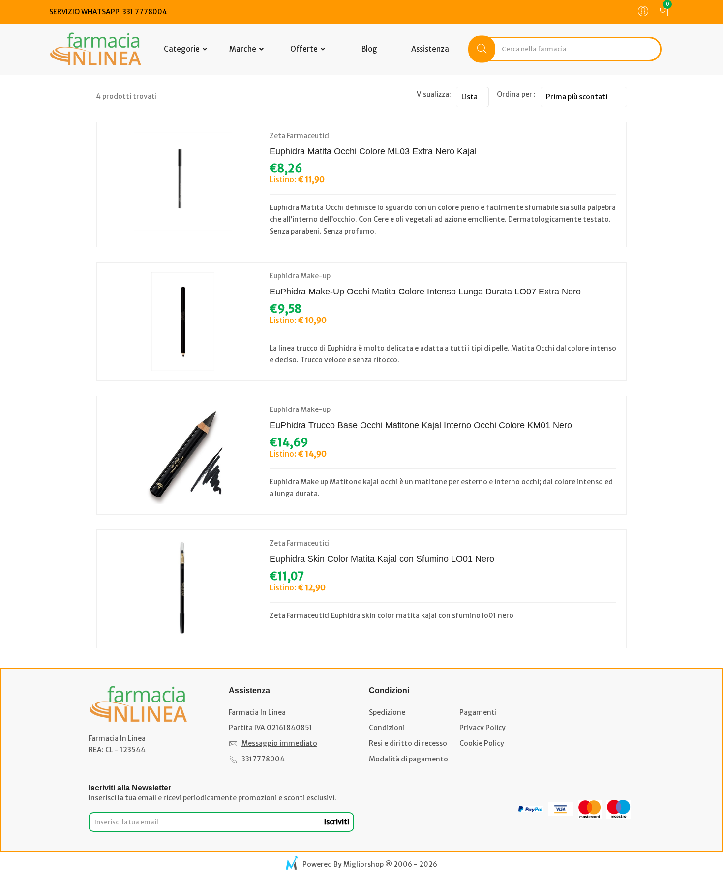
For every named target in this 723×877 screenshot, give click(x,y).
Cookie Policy (481, 743)
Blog (369, 49)
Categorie (182, 49)
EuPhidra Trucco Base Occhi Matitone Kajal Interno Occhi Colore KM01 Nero (421, 425)
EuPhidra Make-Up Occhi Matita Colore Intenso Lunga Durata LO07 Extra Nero (425, 291)
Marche (243, 49)
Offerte (304, 49)
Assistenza (430, 49)
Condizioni (387, 727)
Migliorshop (363, 864)
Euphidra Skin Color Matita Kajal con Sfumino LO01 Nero (382, 559)
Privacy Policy (482, 727)
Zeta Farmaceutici (300, 135)
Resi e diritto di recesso (408, 743)
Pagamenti (478, 712)
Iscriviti (336, 822)
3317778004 (263, 759)
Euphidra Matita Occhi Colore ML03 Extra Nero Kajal (373, 151)
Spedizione (387, 712)
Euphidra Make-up (300, 275)
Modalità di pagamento (408, 759)
